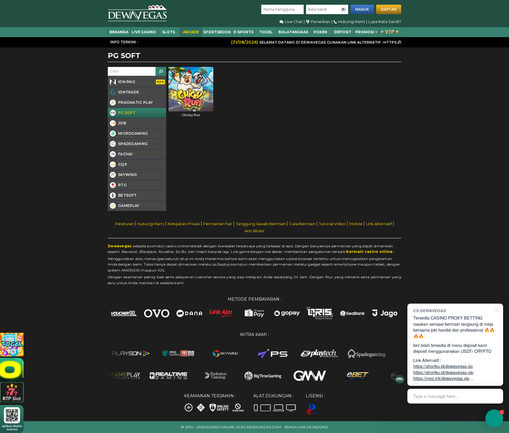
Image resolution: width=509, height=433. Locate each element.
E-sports (243, 32)
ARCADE (191, 32)
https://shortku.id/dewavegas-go (443, 366)
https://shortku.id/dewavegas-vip (443, 372)
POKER (320, 32)
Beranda (119, 32)
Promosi (364, 32)
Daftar (388, 9)
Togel (266, 32)
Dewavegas (120, 246)
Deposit (342, 32)
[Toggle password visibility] (343, 9)
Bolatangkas (293, 32)
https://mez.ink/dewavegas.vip (441, 378)
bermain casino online (369, 251)
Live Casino (144, 32)
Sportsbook (217, 32)
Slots (168, 32)
